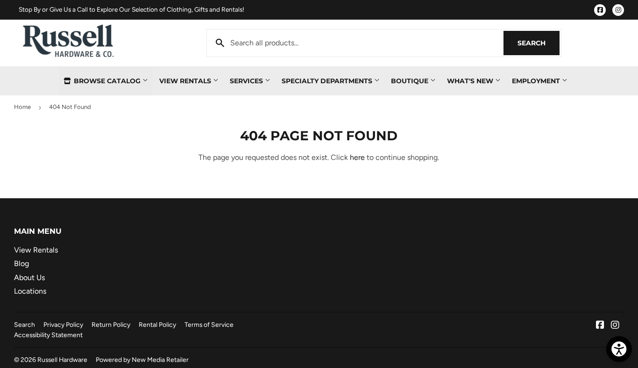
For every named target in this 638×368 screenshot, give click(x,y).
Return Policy (111, 324)
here (357, 157)
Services (247, 81)
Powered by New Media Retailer (142, 359)
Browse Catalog (107, 81)
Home (22, 106)
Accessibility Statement (48, 335)
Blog (21, 263)
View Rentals (186, 81)
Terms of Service (209, 324)
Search (538, 43)
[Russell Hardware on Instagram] (615, 325)
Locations (30, 291)
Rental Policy (157, 324)
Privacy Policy (63, 324)
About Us (29, 277)
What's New (471, 81)
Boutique (410, 81)
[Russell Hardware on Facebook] (600, 325)
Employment (537, 81)
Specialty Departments (328, 81)
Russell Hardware (62, 359)
